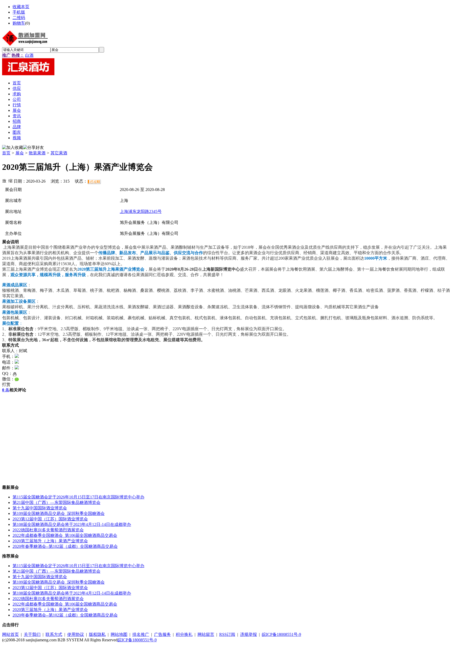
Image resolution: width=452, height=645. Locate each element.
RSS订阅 (227, 634)
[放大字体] (4, 180)
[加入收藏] (12, 147)
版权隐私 (97, 634)
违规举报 (248, 634)
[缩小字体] (10, 180)
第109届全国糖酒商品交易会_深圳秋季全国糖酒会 (59, 513)
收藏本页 (21, 6)
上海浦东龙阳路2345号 (141, 211)
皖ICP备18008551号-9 (281, 634)
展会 (19, 153)
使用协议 (75, 634)
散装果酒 (37, 153)
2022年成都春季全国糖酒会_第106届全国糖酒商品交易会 (65, 535)
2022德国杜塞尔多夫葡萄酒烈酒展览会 (48, 530)
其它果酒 (58, 153)
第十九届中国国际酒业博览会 (40, 508)
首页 (6, 153)
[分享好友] (33, 147)
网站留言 (205, 634)
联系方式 (54, 634)
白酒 (29, 55)
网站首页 (10, 634)
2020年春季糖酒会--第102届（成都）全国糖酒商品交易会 (65, 546)
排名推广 (140, 634)
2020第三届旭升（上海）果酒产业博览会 (50, 541)
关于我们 (32, 634)
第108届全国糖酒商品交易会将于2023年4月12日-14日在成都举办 (72, 524)
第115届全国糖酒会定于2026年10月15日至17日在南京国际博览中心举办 (78, 497)
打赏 (6, 384)
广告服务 (162, 634)
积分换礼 (184, 634)
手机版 (19, 12)
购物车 (19, 23)
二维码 (19, 17)
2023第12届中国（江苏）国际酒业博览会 (50, 519)
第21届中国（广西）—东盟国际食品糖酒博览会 (56, 502)
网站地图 (119, 634)
